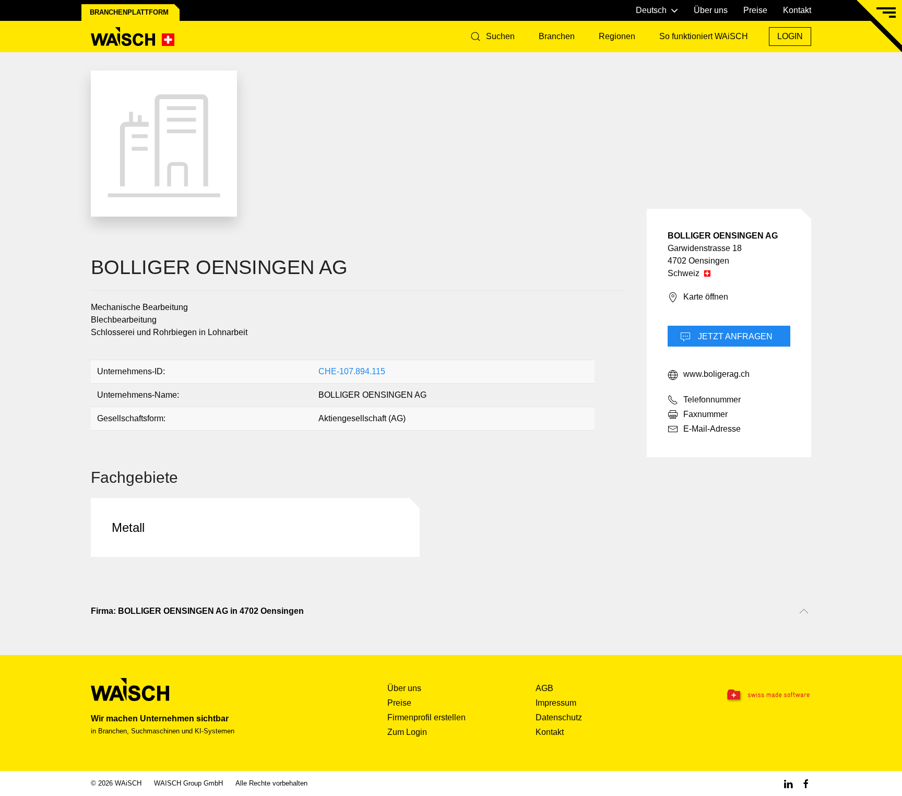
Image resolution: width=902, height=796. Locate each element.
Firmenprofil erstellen (426, 717)
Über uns (711, 10)
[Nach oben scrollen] (804, 611)
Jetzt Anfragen (734, 336)
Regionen (617, 36)
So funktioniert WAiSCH (703, 36)
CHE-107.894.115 (351, 371)
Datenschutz (559, 717)
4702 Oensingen (698, 260)
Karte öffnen (705, 296)
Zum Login (407, 732)
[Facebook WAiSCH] (806, 783)
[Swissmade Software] (747, 695)
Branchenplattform (129, 12)
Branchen (557, 36)
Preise (755, 10)
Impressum (556, 702)
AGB (544, 688)
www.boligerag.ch (716, 374)
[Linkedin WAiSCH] (788, 783)
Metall (128, 527)
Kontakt (797, 10)
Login (790, 36)
